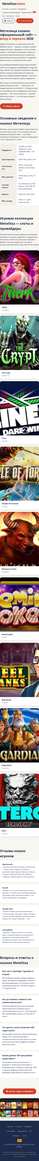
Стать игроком (25, 20)
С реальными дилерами (11, 12)
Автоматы (10, 16)
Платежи (5, 9)
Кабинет (8, 20)
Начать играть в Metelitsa (19, 1091)
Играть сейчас (11, 106)
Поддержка (22, 9)
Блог (4, 16)
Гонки (17, 16)
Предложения (28, 12)
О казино (13, 9)
